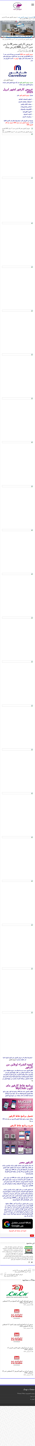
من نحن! (32, 1396)
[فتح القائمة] (33, 4)
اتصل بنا (32, 1399)
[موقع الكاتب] (32, 1262)
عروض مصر (19, 51)
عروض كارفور (12, 1059)
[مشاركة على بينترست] (32, 1236)
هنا (32, 1080)
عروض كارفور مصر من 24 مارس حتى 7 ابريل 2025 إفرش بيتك (22, 1270)
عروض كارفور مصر (23, 17)
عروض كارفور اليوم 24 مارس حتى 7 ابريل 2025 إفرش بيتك (13, 1274)
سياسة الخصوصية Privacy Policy (26, 1393)
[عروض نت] (17, 6)
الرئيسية (31, 17)
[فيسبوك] (29, 1262)
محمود (30, 50)
